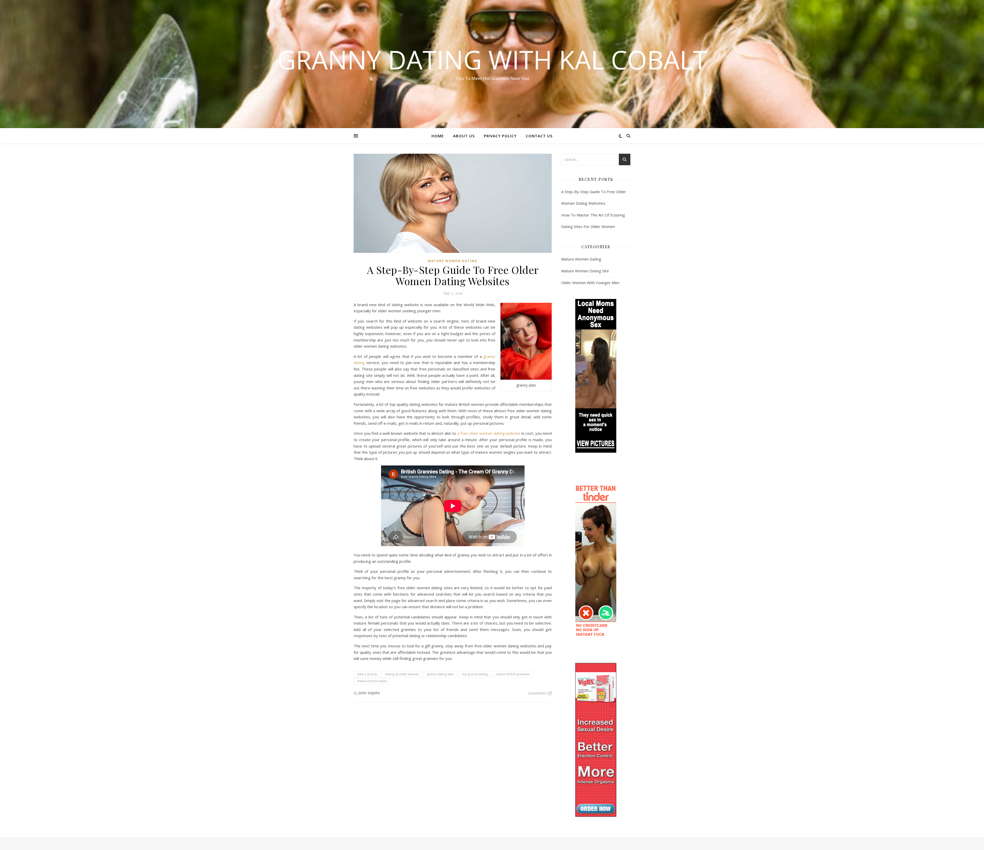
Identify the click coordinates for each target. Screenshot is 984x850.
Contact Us (539, 135)
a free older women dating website (488, 433)
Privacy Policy (500, 135)
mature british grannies (512, 674)
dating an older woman (402, 674)
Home (438, 135)
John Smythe (369, 692)
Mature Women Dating (452, 261)
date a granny (367, 674)
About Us (464, 135)
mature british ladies (372, 681)
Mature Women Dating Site (585, 270)
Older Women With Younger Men (590, 282)
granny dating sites (440, 674)
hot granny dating (475, 674)
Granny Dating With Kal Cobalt (492, 59)
